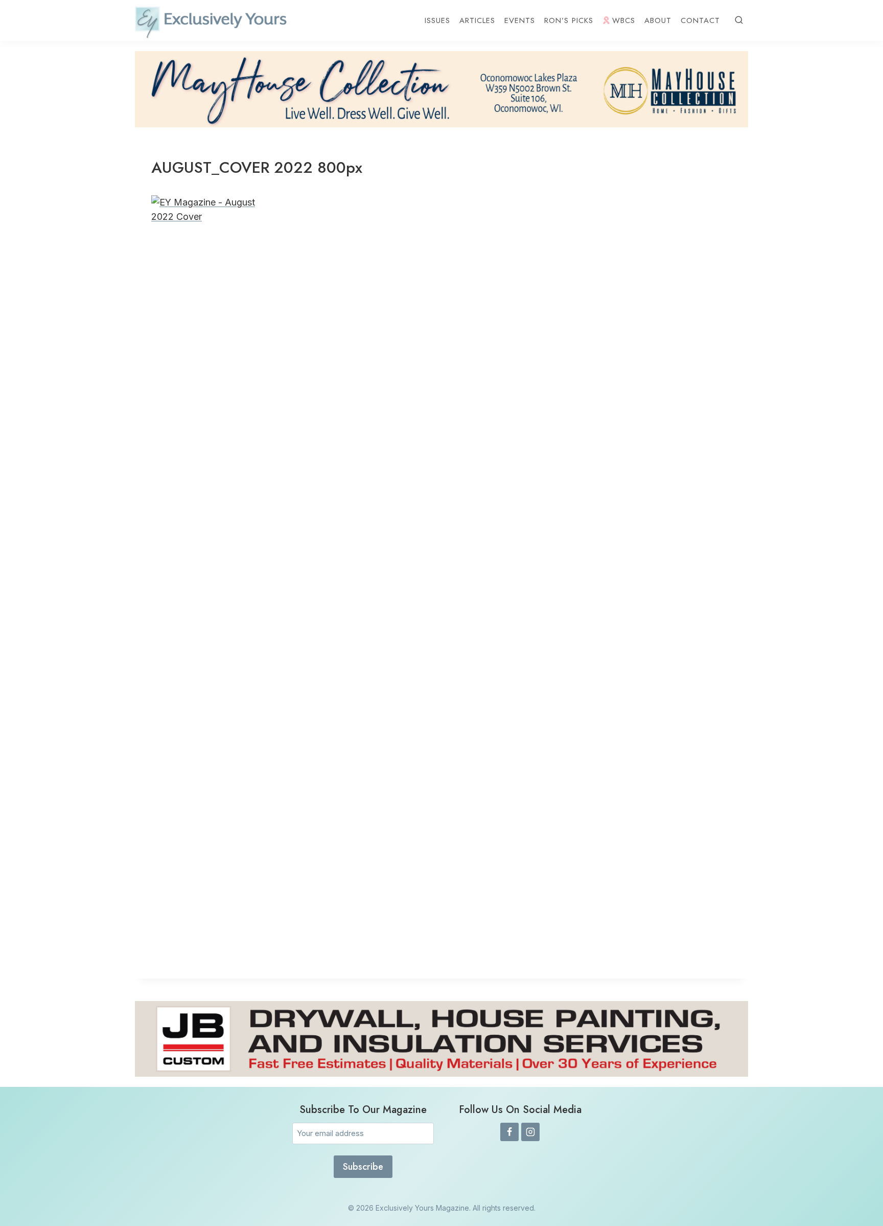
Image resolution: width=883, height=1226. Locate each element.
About (657, 20)
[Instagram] (530, 1132)
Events (519, 20)
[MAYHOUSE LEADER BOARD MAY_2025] (441, 89)
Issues (437, 20)
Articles (477, 20)
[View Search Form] (739, 20)
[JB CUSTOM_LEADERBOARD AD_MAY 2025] (441, 1039)
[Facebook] (509, 1132)
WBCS (623, 20)
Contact (700, 20)
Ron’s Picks (568, 20)
